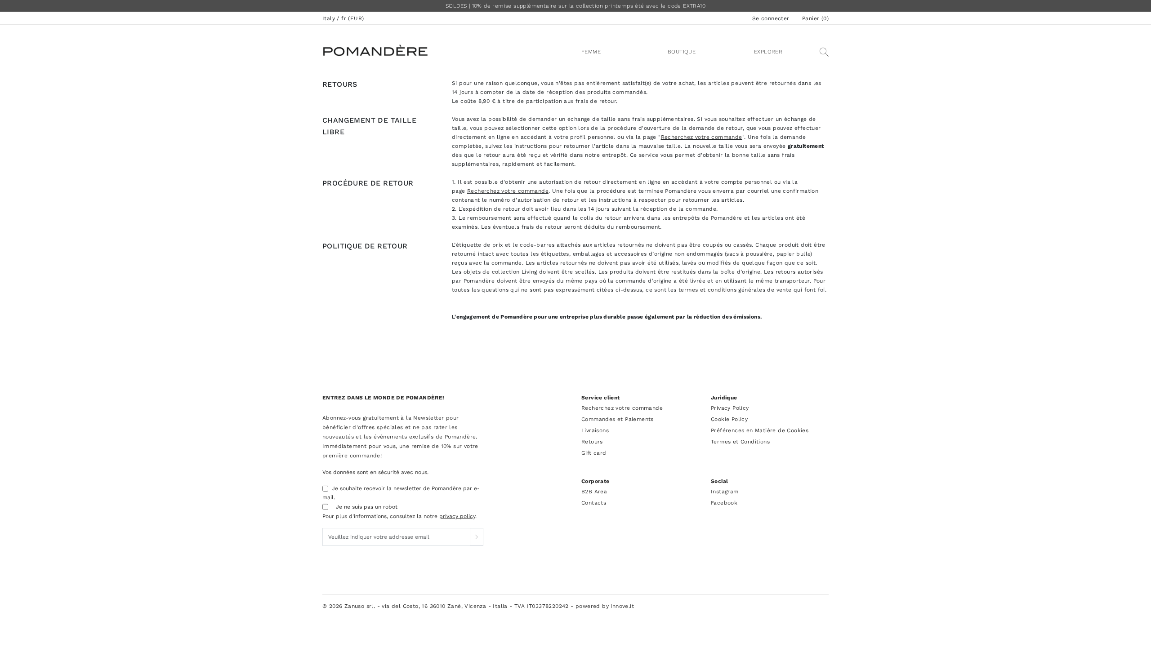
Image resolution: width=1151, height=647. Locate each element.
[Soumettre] (476, 537)
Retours (592, 442)
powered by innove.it (605, 606)
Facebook (724, 503)
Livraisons (595, 430)
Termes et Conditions (740, 442)
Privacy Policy (730, 408)
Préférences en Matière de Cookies (759, 430)
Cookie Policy (729, 419)
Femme (591, 52)
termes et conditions (707, 290)
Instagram (725, 491)
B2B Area (594, 491)
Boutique (682, 52)
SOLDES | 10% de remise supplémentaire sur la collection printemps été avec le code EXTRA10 (575, 6)
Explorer (768, 52)
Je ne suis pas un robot (366, 507)
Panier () (815, 18)
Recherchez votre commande (701, 137)
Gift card (594, 453)
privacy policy (457, 516)
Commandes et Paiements (617, 419)
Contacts (593, 503)
